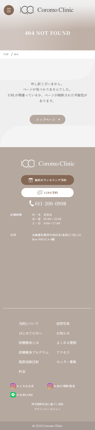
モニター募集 (66, 361)
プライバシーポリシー (47, 409)
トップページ (45, 119)
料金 (22, 371)
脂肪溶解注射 (29, 361)
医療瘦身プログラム (34, 352)
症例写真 (63, 323)
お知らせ (63, 333)
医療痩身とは (29, 342)
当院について (29, 323)
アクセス (63, 352)
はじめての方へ (30, 333)
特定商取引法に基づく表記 (47, 404)
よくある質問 (66, 342)
